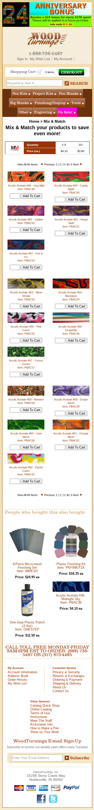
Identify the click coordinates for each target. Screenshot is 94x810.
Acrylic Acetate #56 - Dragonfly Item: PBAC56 (70, 330)
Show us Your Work (44, 732)
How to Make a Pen (44, 728)
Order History (17, 680)
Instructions (38, 717)
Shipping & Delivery (67, 683)
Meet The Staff (41, 721)
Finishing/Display (50, 103)
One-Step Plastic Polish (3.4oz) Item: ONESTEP (27, 625)
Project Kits (43, 94)
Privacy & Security (66, 672)
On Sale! (65, 112)
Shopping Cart (24, 72)
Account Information (22, 672)
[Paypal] (70, 787)
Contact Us (61, 691)
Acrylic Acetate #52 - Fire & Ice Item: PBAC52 (26, 257)
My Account (63, 59)
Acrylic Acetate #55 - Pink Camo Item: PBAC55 (26, 330)
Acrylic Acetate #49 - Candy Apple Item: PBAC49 (71, 189)
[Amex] (42, 787)
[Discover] (54, 787)
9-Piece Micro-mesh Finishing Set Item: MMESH (27, 567)
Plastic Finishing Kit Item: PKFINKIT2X (70, 565)
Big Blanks (19, 103)
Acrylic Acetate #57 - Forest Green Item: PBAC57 (26, 364)
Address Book (18, 676)
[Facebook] (41, 798)
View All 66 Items (27, 164)
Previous (49, 164)
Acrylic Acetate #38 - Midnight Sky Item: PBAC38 (71, 599)
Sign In (22, 59)
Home (34, 121)
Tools (76, 103)
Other (23, 112)
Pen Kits (19, 94)
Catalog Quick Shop (44, 705)
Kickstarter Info (41, 724)
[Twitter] (53, 798)
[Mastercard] (18, 787)
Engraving (43, 112)
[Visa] (30, 787)
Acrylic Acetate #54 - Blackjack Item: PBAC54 (70, 296)
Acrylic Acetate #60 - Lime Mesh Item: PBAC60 (26, 437)
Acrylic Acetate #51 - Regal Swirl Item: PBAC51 (71, 223)
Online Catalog (41, 709)
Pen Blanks (68, 94)
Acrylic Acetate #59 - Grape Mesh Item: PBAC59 (71, 403)
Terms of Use (40, 713)
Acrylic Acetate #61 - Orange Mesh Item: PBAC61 (70, 437)
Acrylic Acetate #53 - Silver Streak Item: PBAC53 (26, 296)
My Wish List (40, 59)
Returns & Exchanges (68, 676)
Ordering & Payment (67, 680)
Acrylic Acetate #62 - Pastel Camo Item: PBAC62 (26, 471)
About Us (59, 687)
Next (76, 164)
